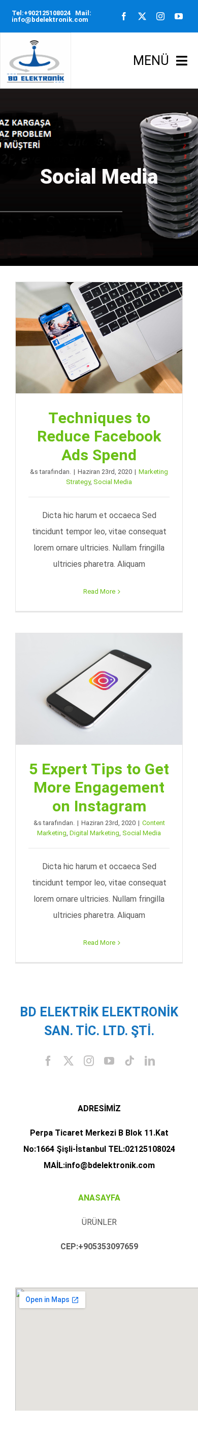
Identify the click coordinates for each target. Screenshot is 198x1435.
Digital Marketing (94, 833)
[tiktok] (129, 1061)
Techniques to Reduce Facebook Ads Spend (99, 338)
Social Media (112, 482)
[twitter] (142, 16)
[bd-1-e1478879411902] (35, 36)
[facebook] (124, 16)
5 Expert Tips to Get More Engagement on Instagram (99, 689)
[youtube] (179, 16)
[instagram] (160, 16)
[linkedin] (150, 1061)
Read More (99, 591)
